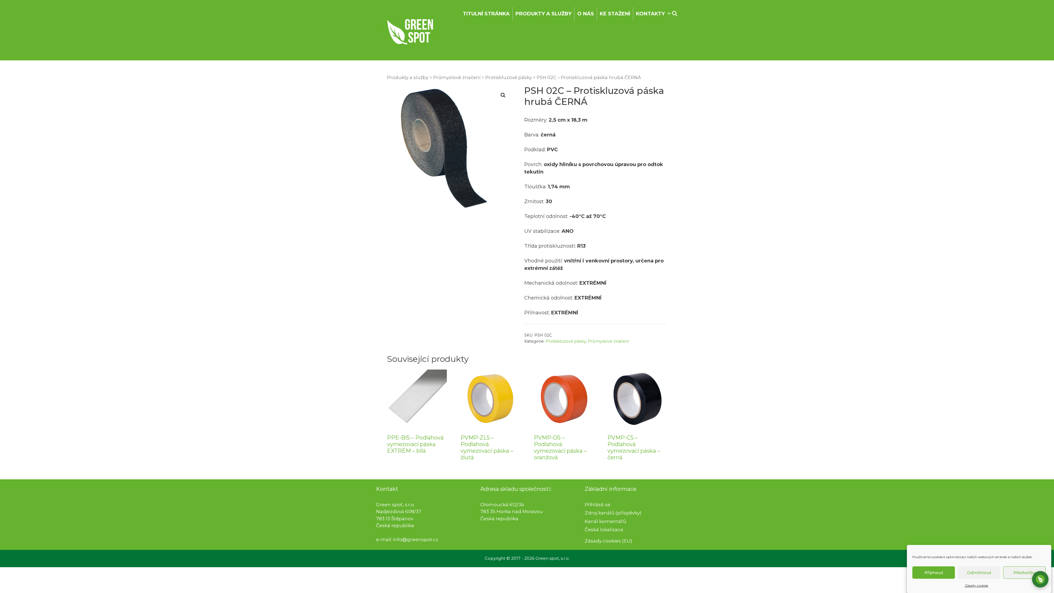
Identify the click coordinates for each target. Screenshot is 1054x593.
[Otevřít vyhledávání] (675, 14)
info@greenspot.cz (415, 539)
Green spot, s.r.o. (553, 558)
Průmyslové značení (457, 77)
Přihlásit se (597, 504)
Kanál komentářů (605, 521)
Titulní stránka (486, 14)
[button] (503, 95)
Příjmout (933, 572)
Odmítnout (979, 572)
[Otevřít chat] (1040, 579)
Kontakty (650, 14)
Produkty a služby (543, 14)
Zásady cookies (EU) (608, 541)
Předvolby (1024, 572)
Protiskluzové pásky (508, 77)
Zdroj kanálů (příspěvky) (613, 513)
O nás (585, 14)
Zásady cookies (976, 585)
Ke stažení (615, 14)
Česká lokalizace (604, 529)
